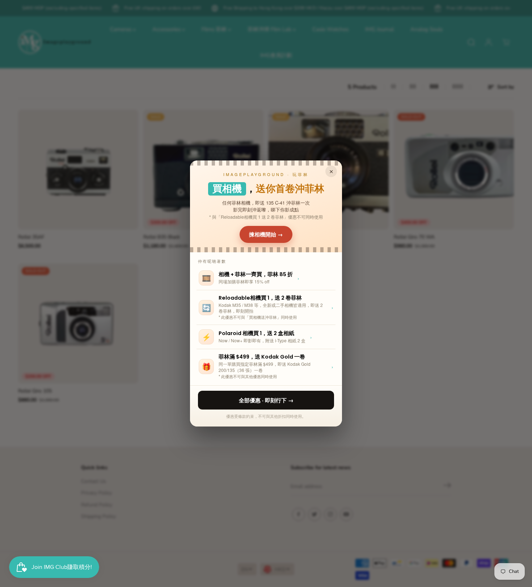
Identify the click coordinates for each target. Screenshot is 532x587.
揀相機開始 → (266, 234)
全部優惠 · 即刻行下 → (266, 400)
